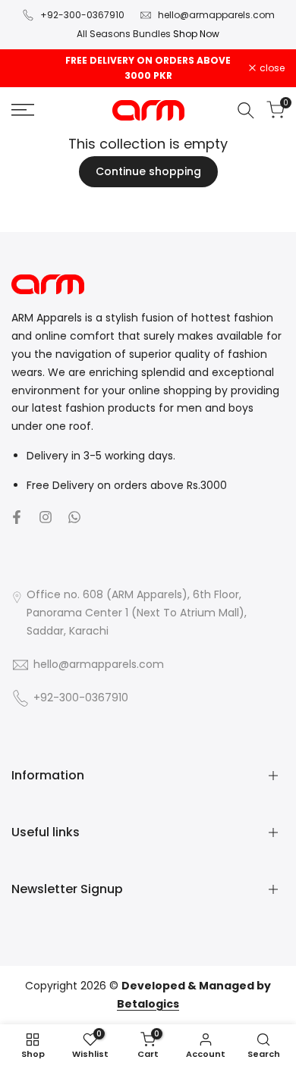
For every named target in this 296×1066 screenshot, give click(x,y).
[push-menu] (22, 110)
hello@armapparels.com (216, 14)
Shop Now (195, 33)
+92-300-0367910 (82, 14)
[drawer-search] (246, 110)
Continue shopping (148, 171)
